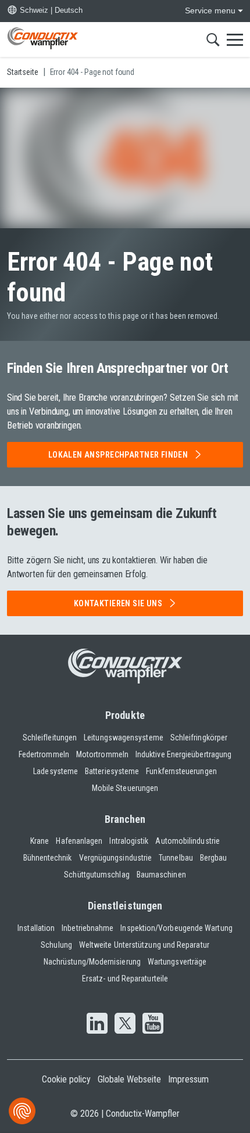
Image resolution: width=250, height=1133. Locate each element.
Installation (36, 928)
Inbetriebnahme (87, 928)
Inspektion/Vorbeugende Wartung (176, 928)
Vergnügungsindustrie (115, 857)
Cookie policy (66, 1079)
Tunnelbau (176, 857)
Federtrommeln (44, 754)
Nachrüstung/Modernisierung (92, 961)
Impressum (188, 1079)
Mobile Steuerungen (125, 788)
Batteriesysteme (112, 771)
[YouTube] (152, 1024)
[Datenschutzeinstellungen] (22, 1111)
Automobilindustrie (187, 841)
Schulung (56, 944)
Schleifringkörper (198, 737)
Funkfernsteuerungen (181, 771)
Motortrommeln (102, 754)
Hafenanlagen (79, 841)
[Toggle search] (213, 39)
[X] (125, 1024)
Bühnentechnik (47, 857)
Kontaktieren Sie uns (118, 603)
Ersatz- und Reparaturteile (125, 978)
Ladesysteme (55, 771)
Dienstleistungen (125, 906)
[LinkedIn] (97, 1024)
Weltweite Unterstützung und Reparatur (144, 944)
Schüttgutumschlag (96, 874)
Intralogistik (128, 841)
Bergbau (213, 857)
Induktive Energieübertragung (183, 754)
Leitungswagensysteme (123, 737)
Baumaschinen (161, 874)
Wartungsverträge (177, 961)
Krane (39, 841)
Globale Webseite (129, 1079)
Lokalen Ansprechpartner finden (118, 454)
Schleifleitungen (50, 737)
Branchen (125, 819)
